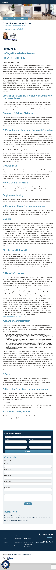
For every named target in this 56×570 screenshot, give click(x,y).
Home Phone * (8, 481)
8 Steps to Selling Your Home (12, 515)
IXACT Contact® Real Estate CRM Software (20, 554)
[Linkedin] (20, 29)
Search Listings (17, 538)
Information (27, 535)
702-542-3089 (10, 29)
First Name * (7, 464)
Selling (15, 535)
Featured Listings (18, 542)
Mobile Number (8, 487)
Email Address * (8, 475)
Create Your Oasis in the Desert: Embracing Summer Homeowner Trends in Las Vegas (27, 517)
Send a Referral (27, 538)
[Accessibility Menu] (6, 564)
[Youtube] (22, 29)
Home (6, 18)
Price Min (7, 439)
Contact (23, 18)
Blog (14, 18)
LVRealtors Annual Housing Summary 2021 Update (28, 544)
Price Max (31, 439)
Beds (6, 444)
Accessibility (6, 545)
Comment (7, 493)
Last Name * (7, 469)
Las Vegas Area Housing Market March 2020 (16, 520)
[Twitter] (18, 29)
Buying (15, 545)
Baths (30, 444)
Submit (28, 504)
